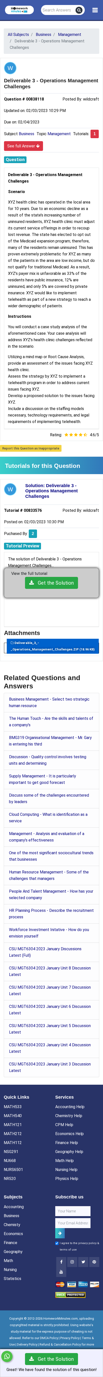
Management (59, 133)
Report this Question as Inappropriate (30, 448)
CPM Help (64, 1124)
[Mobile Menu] (95, 10)
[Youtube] (94, 1262)
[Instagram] (72, 1262)
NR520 (10, 1178)
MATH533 (13, 1106)
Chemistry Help (68, 1115)
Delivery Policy (27, 1344)
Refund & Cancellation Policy (60, 1344)
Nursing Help (66, 1169)
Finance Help (66, 1142)
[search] (79, 10)
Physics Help (66, 1178)
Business (26, 133)
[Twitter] (83, 1262)
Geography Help (69, 1151)
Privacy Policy (70, 1338)
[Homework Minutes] (19, 9)
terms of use (68, 1249)
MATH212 (13, 1133)
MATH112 (13, 1142)
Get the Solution (54, 583)
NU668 (10, 1160)
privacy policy (87, 1243)
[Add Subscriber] (60, 1233)
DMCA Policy (49, 1338)
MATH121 (13, 1124)
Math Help (64, 1160)
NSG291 (11, 1151)
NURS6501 (13, 1169)
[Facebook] (61, 1262)
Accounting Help (69, 1106)
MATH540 (13, 1115)
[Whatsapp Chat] (6, 1356)
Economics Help (69, 1133)
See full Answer (21, 146)
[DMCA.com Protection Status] (70, 1294)
